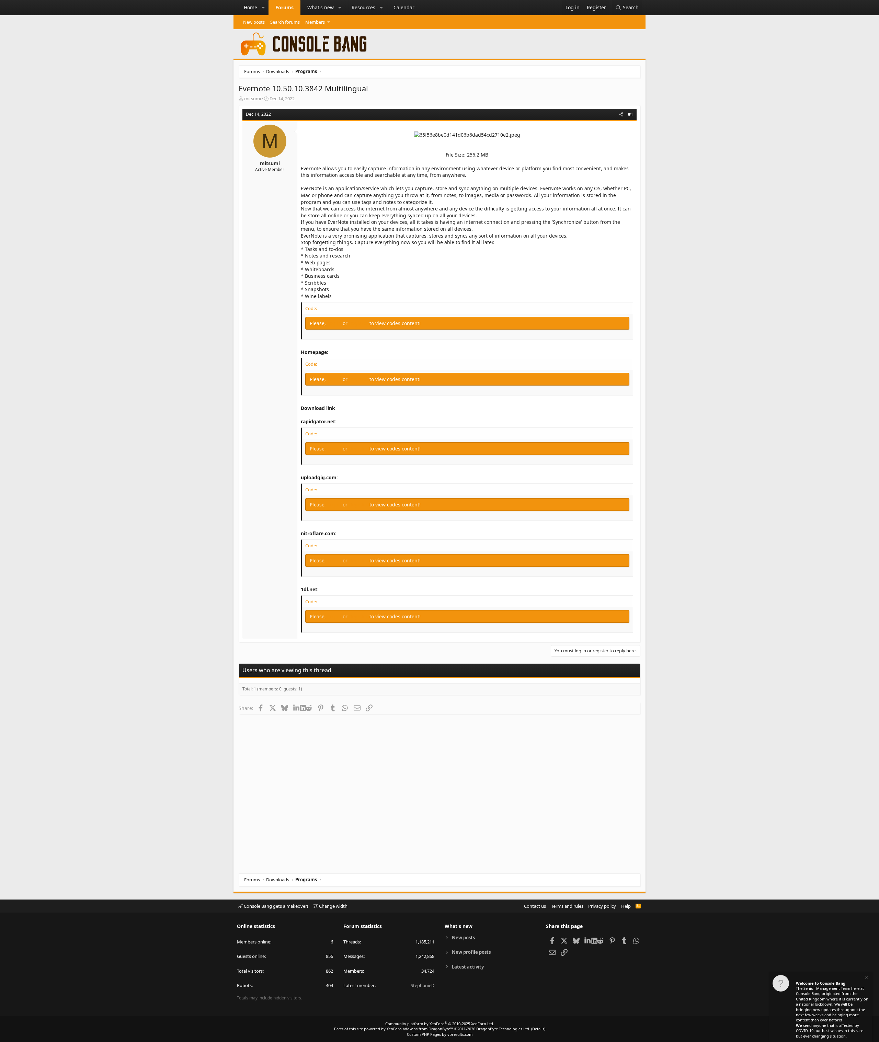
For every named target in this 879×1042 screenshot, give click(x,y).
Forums (284, 7)
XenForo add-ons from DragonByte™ (420, 1028)
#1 (630, 114)
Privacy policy (602, 906)
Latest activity (468, 967)
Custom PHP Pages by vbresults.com (439, 1034)
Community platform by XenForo (439, 1023)
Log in (335, 323)
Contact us (535, 906)
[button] (263, 7)
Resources (363, 7)
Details (538, 1028)
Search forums (285, 22)
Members (315, 22)
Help (626, 906)
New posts (254, 22)
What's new (320, 7)
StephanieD (422, 985)
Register (359, 323)
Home (250, 7)
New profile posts (471, 952)
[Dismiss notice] (866, 978)
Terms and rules (567, 906)
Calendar (403, 7)
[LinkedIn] (296, 708)
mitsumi (252, 98)
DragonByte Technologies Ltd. (503, 1028)
